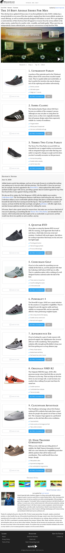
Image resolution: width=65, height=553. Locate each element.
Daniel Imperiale (45, 493)
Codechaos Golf (7, 197)
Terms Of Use (6, 542)
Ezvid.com (32, 539)
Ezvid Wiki (4, 7)
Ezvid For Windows (32, 536)
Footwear (15, 7)
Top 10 (37, 65)
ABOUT (36, 2)
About (4, 536)
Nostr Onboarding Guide (32, 542)
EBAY (48, 96)
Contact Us (60, 536)
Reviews (10, 7)
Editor (43, 65)
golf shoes (43, 204)
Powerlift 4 (34, 187)
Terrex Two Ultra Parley (39, 212)
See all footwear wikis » (54, 490)
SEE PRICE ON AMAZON (36, 96)
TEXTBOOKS (28, 2)
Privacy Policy (6, 539)
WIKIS (33, 2)
